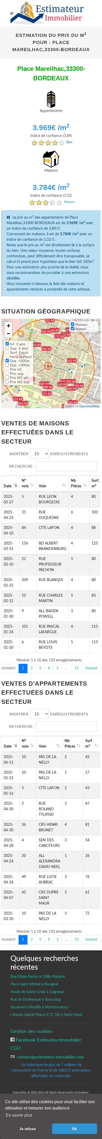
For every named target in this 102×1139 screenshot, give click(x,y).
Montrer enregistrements (49, 454)
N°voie (25, 483)
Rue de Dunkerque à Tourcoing (35, 999)
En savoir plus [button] (19, 1115)
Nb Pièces (76, 483)
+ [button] (8, 325)
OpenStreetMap (89, 406)
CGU (15, 1048)
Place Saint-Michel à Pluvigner (34, 984)
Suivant (91, 668)
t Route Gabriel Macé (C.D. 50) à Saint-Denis (46, 1015)
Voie (42, 486)
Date (8, 486)
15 (77, 668)
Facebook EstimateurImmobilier (47, 1040)
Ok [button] (74, 1129)
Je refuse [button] (27, 1129)
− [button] (8, 333)
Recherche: (21, 466)
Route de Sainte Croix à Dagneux (37, 992)
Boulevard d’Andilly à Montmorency (39, 1007)
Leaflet (69, 406)
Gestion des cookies (31, 1031)
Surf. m (89, 743)
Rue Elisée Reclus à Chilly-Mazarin (37, 977)
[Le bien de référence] (48, 365)
